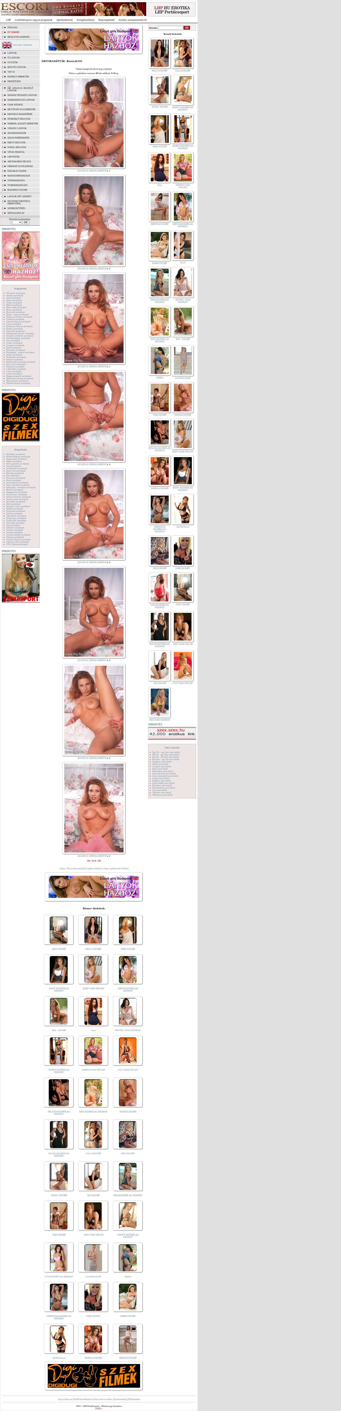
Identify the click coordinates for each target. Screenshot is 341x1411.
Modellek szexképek (15, 454)
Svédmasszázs (16, 180)
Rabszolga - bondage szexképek (21, 487)
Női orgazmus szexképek (17, 463)
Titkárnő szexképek (15, 527)
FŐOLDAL (12, 27)
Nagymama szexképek (16, 459)
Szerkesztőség (120, 1399)
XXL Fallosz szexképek (17, 544)
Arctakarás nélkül (19, 161)
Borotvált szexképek (15, 312)
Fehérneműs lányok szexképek (20, 333)
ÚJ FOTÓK (12, 62)
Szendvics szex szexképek (18, 506)
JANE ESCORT (59, 949)
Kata (93, 1030)
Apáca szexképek (14, 300)
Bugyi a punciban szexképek (19, 317)
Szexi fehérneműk (18, 138)
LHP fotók (13, 157)
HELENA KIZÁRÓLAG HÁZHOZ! (59, 1112)
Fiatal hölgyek (16, 147)
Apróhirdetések (64, 19)
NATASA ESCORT (128, 1111)
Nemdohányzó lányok (21, 100)
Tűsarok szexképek (15, 537)
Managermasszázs (18, 175)
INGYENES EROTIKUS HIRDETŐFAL (18, 202)
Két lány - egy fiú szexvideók (165, 759)
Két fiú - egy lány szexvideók (165, 754)
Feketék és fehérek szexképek (19, 336)
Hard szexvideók (160, 769)
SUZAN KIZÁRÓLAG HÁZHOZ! (59, 1154)
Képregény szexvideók (162, 771)
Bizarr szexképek (14, 309)
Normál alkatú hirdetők (22, 123)
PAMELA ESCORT (93, 1358)
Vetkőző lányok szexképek (18, 539)
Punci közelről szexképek (18, 485)
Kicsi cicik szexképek (16, 364)
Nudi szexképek (13, 466)
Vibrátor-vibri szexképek (17, 542)
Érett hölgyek (16, 142)
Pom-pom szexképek (15, 478)
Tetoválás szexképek (15, 523)
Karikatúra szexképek (16, 357)
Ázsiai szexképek (14, 302)
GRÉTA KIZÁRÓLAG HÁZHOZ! (128, 989)
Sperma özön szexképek (17, 499)
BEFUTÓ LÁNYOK (16, 67)
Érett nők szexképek (15, 331)
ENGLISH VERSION (22, 45)
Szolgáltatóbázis (86, 19)
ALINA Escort (59, 1358)
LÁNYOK (12, 53)
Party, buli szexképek (16, 471)
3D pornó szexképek (15, 293)
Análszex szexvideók (161, 761)
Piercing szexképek (15, 473)
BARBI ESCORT (128, 1316)
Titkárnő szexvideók (161, 792)
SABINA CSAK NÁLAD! (93, 1070)
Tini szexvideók (159, 790)
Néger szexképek (14, 461)
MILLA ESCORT (93, 949)
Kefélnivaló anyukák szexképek (21, 362)
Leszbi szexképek (14, 373)
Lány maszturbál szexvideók (165, 776)
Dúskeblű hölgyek (18, 119)
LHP (8, 19)
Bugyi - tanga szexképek (17, 314)
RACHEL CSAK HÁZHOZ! (128, 1030)
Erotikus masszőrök (19, 114)
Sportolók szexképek (15, 501)
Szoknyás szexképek (15, 511)
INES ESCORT (128, 1153)
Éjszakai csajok (16, 171)
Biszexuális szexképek (16, 307)
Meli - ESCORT (59, 1030)
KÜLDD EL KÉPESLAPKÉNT (92, 171)
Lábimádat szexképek (16, 369)
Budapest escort (17, 190)
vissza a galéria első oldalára (116, 868)
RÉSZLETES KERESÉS (18, 37)
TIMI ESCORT (59, 1235)
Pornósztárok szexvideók (163, 788)
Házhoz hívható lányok (22, 95)
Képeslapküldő (106, 19)
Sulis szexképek (13, 504)
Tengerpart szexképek (16, 518)
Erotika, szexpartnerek (130, 19)
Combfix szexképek (15, 319)
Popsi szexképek (13, 480)
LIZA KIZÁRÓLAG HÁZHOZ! (59, 1276)
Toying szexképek (14, 532)
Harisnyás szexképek (15, 350)
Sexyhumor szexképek (16, 494)
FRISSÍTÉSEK (14, 81)
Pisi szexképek (13, 475)
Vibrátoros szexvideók (162, 795)
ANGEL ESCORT (59, 1195)
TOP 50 (11, 72)
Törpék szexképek (14, 530)
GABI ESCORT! (93, 1316)
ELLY (183, 262)
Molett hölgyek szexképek (18, 456)
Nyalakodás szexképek (16, 468)
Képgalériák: (20, 288)
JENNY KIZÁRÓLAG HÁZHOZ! (59, 989)
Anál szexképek (13, 298)
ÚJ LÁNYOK (13, 57)
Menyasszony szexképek (17, 381)
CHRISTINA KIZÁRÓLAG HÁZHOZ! (59, 1317)
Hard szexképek (13, 347)
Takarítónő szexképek (16, 516)
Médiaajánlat (134, 1399)
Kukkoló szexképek (15, 366)
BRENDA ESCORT (128, 1358)
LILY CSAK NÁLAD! (128, 1070)
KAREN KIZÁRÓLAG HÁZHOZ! (59, 1071)
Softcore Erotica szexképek (18, 497)
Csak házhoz (15, 104)
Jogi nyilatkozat (65, 1399)
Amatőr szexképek (14, 295)
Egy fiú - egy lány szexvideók (166, 752)
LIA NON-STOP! (93, 1276)
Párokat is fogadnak (20, 166)
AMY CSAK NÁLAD (93, 1235)
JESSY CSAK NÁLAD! (93, 988)
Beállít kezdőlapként (83, 1399)
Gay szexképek (13, 340)
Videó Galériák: (172, 747)
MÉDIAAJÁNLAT (15, 213)
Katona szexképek (14, 359)
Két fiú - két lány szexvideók (165, 757)
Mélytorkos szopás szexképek (19, 378)
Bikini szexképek (14, 305)
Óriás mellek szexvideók (163, 783)
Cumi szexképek (13, 324)
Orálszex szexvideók (161, 780)
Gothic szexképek (14, 343)
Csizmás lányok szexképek (18, 321)
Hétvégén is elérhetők (21, 109)
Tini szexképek (13, 525)
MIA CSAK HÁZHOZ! (159, 720)
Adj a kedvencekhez (103, 1399)
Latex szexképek (14, 371)
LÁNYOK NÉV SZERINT (19, 196)
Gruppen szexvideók (161, 766)
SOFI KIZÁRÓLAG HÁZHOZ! (93, 1111)
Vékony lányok (17, 128)
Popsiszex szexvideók (162, 785)
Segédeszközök (16, 133)
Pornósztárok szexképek (17, 482)
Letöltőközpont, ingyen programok (33, 19)
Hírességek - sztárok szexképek (20, 352)
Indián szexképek (14, 354)
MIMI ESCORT (128, 949)
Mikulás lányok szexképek (18, 383)
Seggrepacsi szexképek (16, 492)
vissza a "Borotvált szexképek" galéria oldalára (80, 868)
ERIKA (128, 1276)
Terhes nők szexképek (16, 520)
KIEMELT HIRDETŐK (18, 76)
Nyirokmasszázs (17, 185)
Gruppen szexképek (15, 345)
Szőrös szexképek (14, 513)
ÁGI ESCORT (93, 1195)
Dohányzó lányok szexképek (19, 326)
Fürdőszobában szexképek (18, 338)
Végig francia (15, 152)
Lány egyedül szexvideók (164, 773)
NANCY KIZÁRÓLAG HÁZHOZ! (128, 1236)
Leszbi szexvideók (160, 778)
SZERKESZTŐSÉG (16, 208)
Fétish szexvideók (160, 764)
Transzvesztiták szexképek (18, 534)
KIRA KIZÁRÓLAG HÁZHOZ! (127, 1195)
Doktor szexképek (14, 328)
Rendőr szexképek (14, 489)
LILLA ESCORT (93, 1153)
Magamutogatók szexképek (18, 376)
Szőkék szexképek (14, 508)
